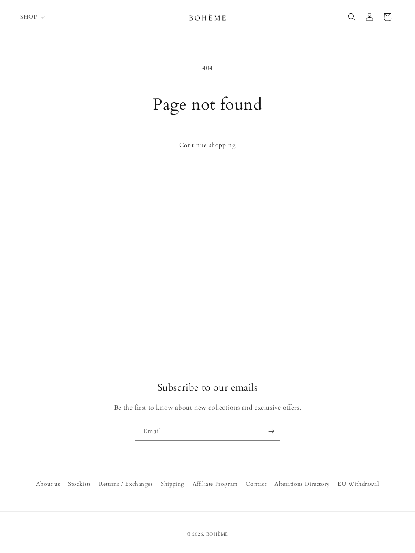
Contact (256, 484)
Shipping (172, 484)
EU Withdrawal (358, 484)
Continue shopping (207, 145)
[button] (31, 17)
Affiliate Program (215, 484)
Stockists (79, 484)
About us (48, 484)
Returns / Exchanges (126, 484)
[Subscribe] (271, 431)
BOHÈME (217, 534)
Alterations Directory (302, 484)
